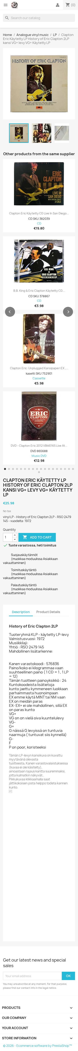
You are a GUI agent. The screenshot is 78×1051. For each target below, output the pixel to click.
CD (39, 224)
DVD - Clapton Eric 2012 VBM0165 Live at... (39, 446)
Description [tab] (21, 612)
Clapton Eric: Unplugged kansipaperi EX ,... (39, 368)
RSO (22, 802)
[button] (10, 312)
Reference (17, 808)
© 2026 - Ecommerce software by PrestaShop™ (37, 1046)
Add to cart (37, 537)
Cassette (39, 378)
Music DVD (39, 456)
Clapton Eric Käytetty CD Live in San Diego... (39, 213)
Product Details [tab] (48, 612)
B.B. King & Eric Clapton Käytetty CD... (39, 291)
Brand (13, 803)
